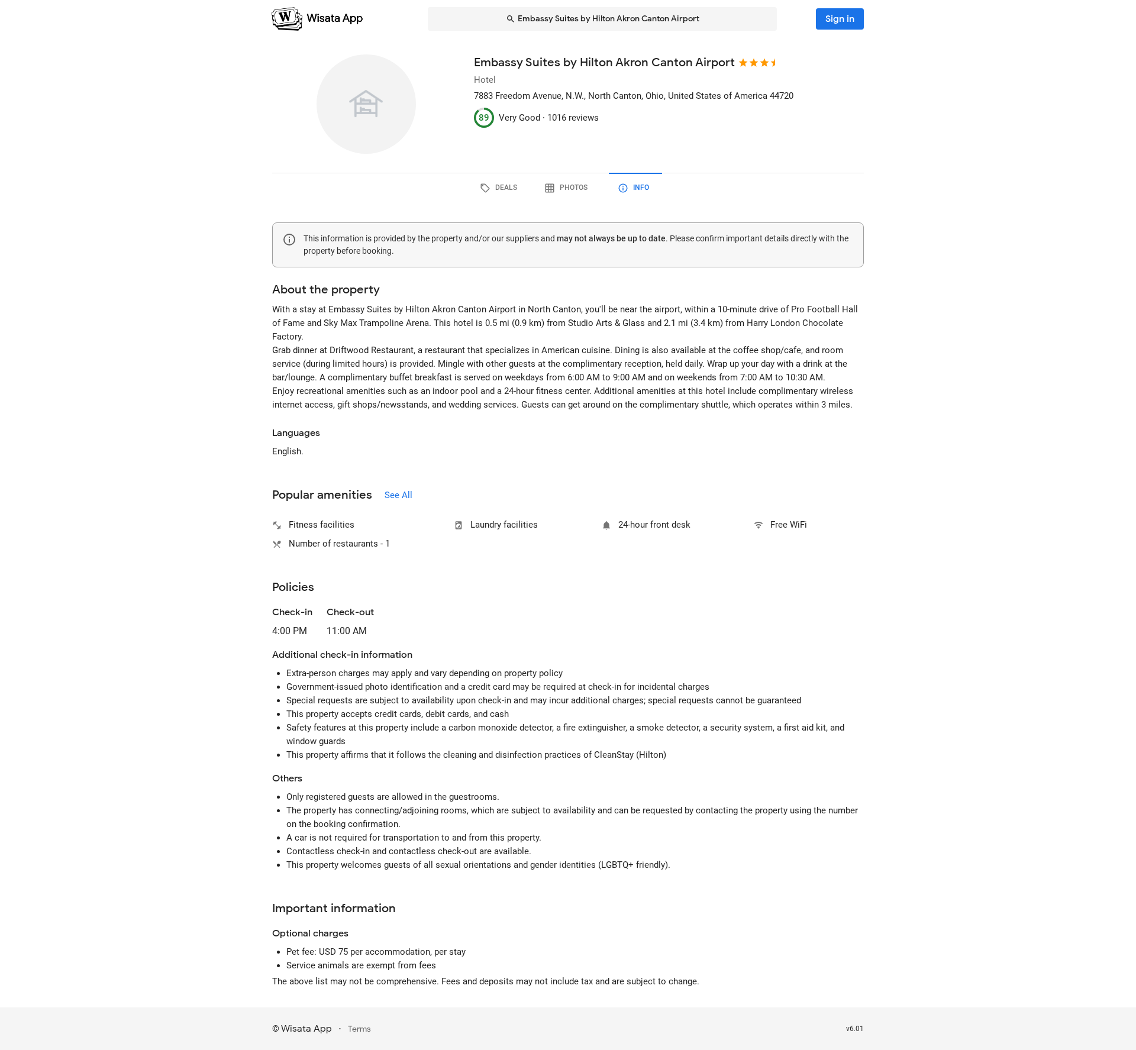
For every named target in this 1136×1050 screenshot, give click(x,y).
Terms (359, 1029)
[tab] (500, 188)
